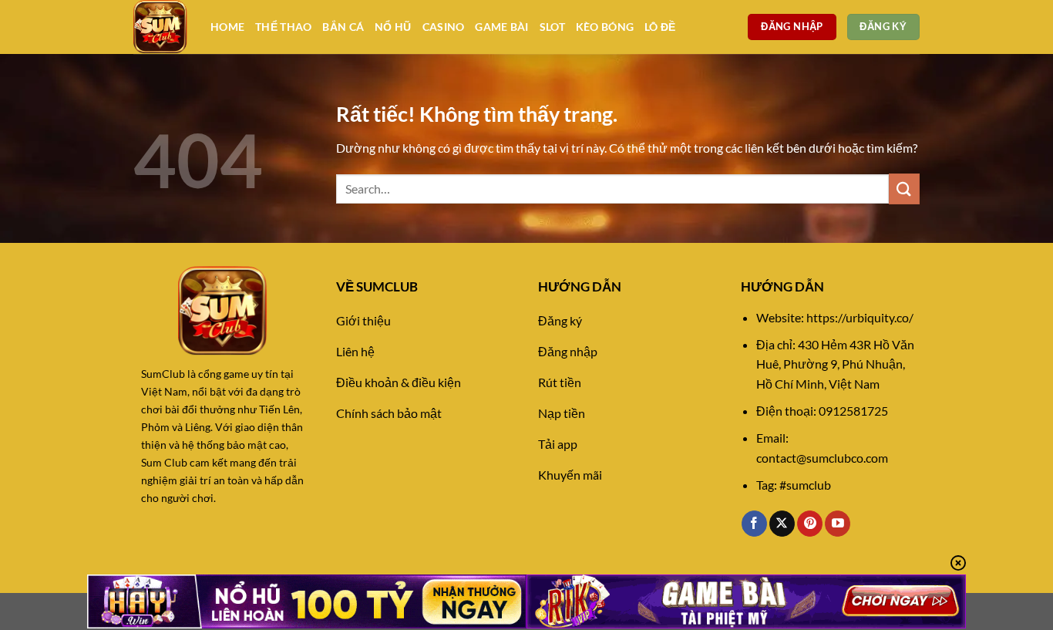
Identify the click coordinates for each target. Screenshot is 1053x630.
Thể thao (283, 26)
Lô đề (659, 26)
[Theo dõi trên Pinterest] (810, 523)
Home (227, 26)
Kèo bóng (605, 26)
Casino (443, 26)
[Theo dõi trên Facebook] (754, 523)
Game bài (501, 26)
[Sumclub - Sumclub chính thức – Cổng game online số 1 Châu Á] (160, 27)
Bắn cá (343, 26)
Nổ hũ (393, 26)
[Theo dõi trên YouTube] (837, 523)
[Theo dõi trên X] (782, 523)
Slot (552, 26)
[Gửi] (904, 189)
